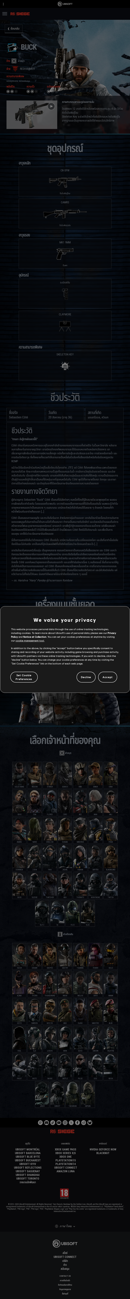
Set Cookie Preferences (24, 677)
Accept (108, 677)
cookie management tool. (30, 640)
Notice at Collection (34, 636)
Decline (86, 677)
